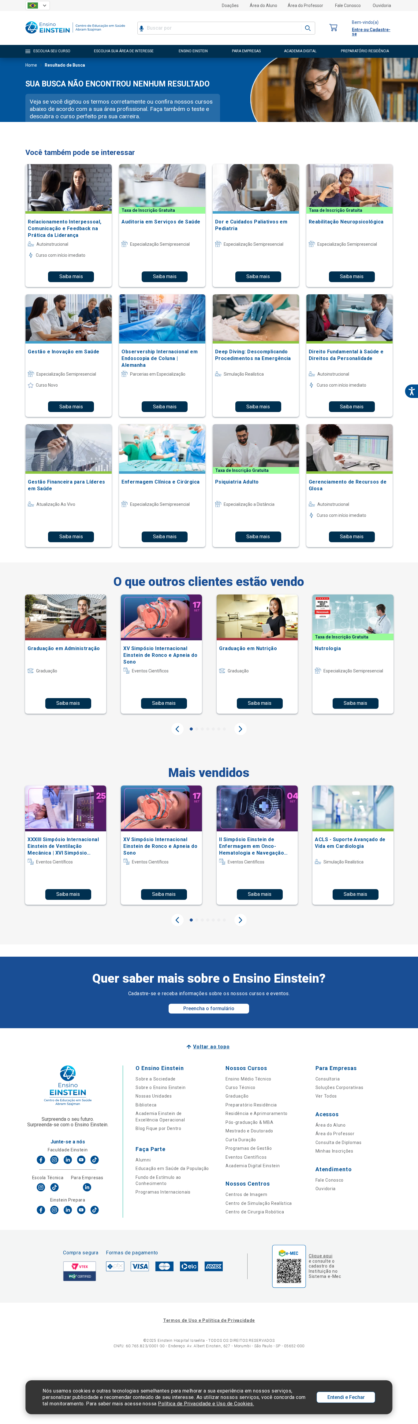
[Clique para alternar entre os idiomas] (37, 5)
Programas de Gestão (249, 1148)
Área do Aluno (263, 5)
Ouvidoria (382, 5)
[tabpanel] (65, 654)
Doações (230, 5)
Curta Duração (241, 1139)
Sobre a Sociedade (156, 1078)
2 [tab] (196, 728)
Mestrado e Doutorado (249, 1130)
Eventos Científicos (246, 1157)
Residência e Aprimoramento (257, 1113)
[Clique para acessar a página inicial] (75, 35)
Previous (177, 729)
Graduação (237, 1096)
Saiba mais (71, 276)
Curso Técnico (241, 1087)
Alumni (143, 1159)
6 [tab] (218, 728)
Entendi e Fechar (346, 1397)
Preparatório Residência (251, 1104)
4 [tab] (207, 728)
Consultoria (327, 1078)
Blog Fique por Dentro (158, 1128)
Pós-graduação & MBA (249, 1122)
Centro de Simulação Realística (259, 1203)
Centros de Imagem (246, 1194)
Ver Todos (326, 1096)
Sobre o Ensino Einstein (160, 1087)
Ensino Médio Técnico (248, 1078)
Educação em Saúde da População (172, 1168)
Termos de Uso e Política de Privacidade (209, 1320)
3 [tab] (202, 728)
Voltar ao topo (211, 1047)
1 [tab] (191, 728)
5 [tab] (213, 728)
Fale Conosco (348, 5)
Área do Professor (305, 5)
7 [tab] (224, 728)
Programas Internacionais (163, 1192)
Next (240, 729)
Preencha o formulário (208, 1008)
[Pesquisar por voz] (141, 28)
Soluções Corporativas (339, 1087)
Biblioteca (146, 1104)
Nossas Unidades (154, 1096)
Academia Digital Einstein (253, 1165)
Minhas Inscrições (334, 1151)
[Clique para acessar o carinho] (333, 28)
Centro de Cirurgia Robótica (255, 1211)
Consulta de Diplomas (338, 1142)
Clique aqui (320, 1255)
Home (31, 65)
